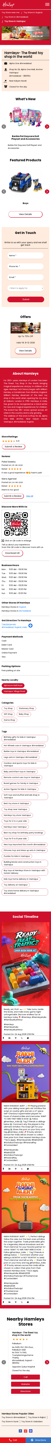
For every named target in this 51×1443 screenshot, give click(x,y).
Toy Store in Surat (10, 1421)
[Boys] (25, 182)
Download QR (12, 553)
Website (25, 1384)
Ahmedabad (25, 611)
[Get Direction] (30, 627)
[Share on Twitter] (21, 1038)
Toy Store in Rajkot (37, 1417)
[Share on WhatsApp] (28, 1038)
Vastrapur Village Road (14, 691)
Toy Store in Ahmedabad (13, 1417)
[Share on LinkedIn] (9, 1038)
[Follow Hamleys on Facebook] (20, 1431)
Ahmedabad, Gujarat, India (14, 627)
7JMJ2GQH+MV (9, 624)
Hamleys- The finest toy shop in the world (25, 1334)
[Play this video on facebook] (25, 964)
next (47, 126)
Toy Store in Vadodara (31, 1421)
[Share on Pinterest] (15, 1038)
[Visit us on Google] (25, 1431)
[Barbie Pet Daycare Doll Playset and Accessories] (25, 117)
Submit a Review (13, 446)
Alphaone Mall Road (13, 685)
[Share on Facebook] (3, 1038)
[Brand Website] (30, 1431)
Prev (4, 126)
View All (29, 496)
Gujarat (22, 607)
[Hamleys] (8, 4)
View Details (25, 214)
